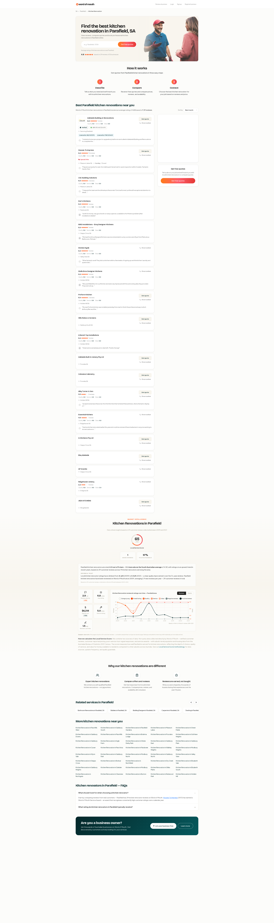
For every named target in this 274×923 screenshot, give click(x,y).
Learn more (185, 826)
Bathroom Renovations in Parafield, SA (91, 710)
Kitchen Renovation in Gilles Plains (160, 768)
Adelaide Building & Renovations (100, 118)
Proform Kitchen (85, 295)
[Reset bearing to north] (195, 123)
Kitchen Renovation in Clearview (112, 774)
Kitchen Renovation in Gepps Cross (86, 762)
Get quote (145, 119)
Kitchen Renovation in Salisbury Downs (87, 735)
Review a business (161, 4)
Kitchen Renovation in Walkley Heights (161, 749)
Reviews (181, 593)
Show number (146, 123)
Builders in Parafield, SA (119, 710)
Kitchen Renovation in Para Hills (111, 734)
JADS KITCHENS (84, 501)
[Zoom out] (195, 120)
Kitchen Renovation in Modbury (137, 767)
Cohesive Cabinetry (86, 374)
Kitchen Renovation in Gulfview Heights (186, 735)
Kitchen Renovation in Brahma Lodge (136, 735)
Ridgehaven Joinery (86, 482)
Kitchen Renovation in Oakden (111, 767)
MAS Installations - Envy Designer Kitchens (95, 224)
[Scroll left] (191, 702)
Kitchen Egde (83, 248)
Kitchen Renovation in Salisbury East (162, 742)
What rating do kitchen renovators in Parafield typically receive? (105, 807)
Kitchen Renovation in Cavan (86, 747)
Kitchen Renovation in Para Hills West (86, 729)
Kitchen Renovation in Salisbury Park (112, 755)
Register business (190, 4)
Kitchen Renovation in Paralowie (137, 747)
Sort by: (180, 110)
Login (172, 4)
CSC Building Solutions (87, 178)
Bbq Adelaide (83, 455)
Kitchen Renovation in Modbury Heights (187, 749)
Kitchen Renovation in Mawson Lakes (161, 729)
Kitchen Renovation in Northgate (83, 775)
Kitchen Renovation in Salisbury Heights (87, 768)
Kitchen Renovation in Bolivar (111, 761)
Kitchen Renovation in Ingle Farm (110, 742)
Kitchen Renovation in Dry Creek (162, 761)
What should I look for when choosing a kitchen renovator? (103, 793)
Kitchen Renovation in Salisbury (87, 741)
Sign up (179, 4)
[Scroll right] (196, 702)
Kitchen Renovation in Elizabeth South (187, 768)
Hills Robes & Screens (87, 318)
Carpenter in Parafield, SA (170, 710)
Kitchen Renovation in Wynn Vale (85, 755)
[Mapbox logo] (163, 160)
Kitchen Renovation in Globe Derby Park (136, 742)
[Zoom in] (195, 117)
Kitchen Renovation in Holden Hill (186, 775)
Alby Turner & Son (85, 391)
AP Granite (82, 469)
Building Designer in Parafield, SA (144, 710)
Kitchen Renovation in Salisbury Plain (187, 742)
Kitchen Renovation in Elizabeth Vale (187, 762)
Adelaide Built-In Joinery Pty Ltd (91, 357)
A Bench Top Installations (88, 335)
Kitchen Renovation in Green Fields (186, 729)
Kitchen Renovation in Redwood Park (162, 775)
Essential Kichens (85, 415)
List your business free (164, 826)
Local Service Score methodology (172, 647)
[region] (178, 139)
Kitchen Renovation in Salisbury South (112, 729)
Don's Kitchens (84, 201)
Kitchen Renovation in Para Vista (112, 747)
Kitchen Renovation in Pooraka (161, 734)
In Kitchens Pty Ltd (85, 438)
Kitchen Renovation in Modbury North (137, 755)
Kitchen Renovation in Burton (136, 774)
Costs (190, 593)
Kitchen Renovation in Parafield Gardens (136, 729)
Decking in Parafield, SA (194, 710)
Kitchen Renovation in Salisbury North (162, 755)
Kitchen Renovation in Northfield (133, 762)
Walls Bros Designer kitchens (90, 271)
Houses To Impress (86, 150)
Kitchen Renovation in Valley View (185, 755)
